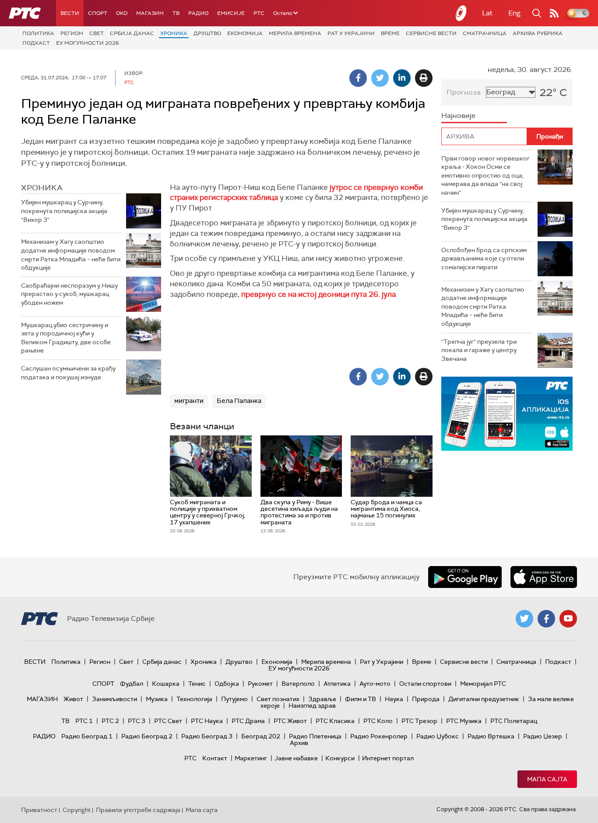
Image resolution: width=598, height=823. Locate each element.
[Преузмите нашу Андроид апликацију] (465, 577)
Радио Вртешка (491, 736)
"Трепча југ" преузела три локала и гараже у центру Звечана (479, 350)
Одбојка (227, 684)
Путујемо (234, 699)
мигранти (189, 400)
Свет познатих (278, 699)
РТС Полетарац (513, 721)
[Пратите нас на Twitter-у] (524, 618)
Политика (38, 33)
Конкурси (340, 758)
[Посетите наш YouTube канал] (568, 618)
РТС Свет (168, 721)
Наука (394, 699)
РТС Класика (335, 721)
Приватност (39, 810)
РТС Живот (290, 721)
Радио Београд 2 (146, 736)
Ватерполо (298, 684)
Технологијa (194, 699)
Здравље (322, 699)
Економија (245, 33)
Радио (198, 13)
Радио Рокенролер (379, 736)
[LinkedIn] (402, 78)
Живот (73, 699)
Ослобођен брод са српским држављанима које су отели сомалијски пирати (484, 258)
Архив (299, 743)
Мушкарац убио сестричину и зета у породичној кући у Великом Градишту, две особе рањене (66, 338)
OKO (121, 13)
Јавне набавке (296, 758)
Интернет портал (388, 758)
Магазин (150, 13)
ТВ (175, 13)
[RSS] (554, 13)
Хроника (173, 33)
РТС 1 (84, 721)
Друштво (207, 33)
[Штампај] (424, 78)
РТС (258, 13)
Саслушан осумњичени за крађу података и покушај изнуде (68, 372)
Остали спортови (425, 684)
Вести (69, 13)
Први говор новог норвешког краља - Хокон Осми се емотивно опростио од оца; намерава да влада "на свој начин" (485, 175)
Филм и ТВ (360, 699)
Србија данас (132, 33)
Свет (96, 33)
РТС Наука (207, 721)
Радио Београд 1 (87, 736)
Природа (426, 699)
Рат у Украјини (351, 33)
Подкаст (36, 42)
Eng (514, 13)
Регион (71, 33)
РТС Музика (464, 721)
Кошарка (165, 684)
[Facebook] (358, 78)
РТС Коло (378, 721)
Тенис (197, 684)
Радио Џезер (542, 736)
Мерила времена (295, 33)
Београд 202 (260, 736)
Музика (157, 699)
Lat (487, 13)
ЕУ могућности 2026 (87, 42)
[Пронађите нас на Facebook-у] (546, 618)
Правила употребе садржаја (138, 810)
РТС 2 (110, 721)
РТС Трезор (419, 721)
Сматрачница (485, 33)
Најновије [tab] (458, 115)
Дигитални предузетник (483, 699)
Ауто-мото (374, 684)
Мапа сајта (547, 779)
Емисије (231, 13)
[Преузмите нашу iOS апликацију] (543, 577)
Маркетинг (251, 758)
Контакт (214, 758)
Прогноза (464, 92)
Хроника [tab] (42, 187)
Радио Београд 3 (206, 736)
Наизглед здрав (312, 705)
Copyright (77, 810)
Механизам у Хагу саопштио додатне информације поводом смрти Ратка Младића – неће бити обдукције (70, 254)
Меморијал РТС (483, 684)
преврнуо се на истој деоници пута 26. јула (318, 294)
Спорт (97, 13)
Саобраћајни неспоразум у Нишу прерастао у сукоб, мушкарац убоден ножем (69, 293)
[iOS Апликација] (507, 414)
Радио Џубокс (437, 736)
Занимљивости (114, 699)
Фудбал (131, 684)
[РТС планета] (461, 13)
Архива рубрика (538, 33)
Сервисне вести (431, 33)
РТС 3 (136, 721)
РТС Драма (248, 721)
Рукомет (260, 684)
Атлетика (337, 684)
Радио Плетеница (315, 736)
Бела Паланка (239, 400)
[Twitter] (380, 78)
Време (390, 33)
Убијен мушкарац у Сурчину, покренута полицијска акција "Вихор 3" (64, 210)
